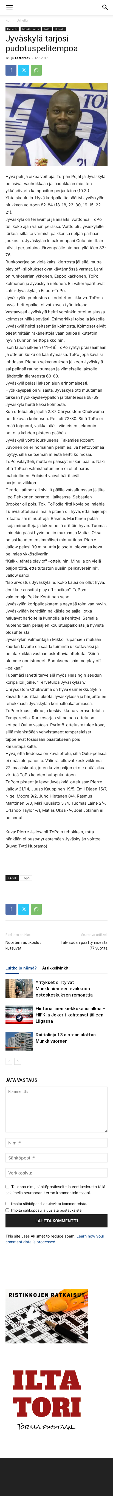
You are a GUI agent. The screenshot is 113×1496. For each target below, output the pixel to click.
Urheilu (22, 20)
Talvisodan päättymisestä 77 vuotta (84, 945)
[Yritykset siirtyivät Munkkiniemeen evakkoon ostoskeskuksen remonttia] (19, 988)
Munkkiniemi (30, 29)
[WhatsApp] (36, 70)
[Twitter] (23, 70)
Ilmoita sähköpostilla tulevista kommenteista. (49, 1203)
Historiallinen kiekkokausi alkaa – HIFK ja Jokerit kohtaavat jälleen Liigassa (70, 1015)
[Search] (105, 7)
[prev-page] (8, 1061)
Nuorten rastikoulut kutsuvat (23, 945)
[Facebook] (10, 70)
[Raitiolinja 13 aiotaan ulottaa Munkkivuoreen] (19, 1041)
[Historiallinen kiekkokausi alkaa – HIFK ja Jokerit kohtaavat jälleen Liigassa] (19, 1015)
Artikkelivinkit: (56, 968)
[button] (9, 7)
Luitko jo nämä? (21, 968)
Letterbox (22, 58)
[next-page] (17, 1061)
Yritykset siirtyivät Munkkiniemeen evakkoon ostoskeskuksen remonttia (64, 989)
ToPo (47, 29)
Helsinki (12, 29)
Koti (8, 20)
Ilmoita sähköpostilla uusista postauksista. (47, 1210)
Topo (26, 878)
